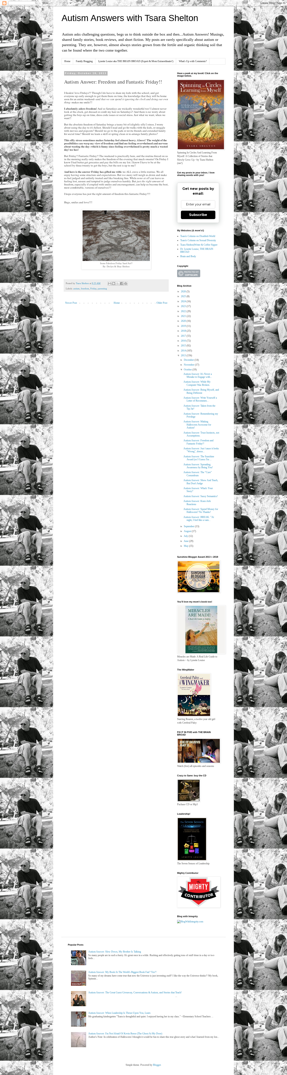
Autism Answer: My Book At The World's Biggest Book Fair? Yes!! (122, 972)
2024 (184, 301)
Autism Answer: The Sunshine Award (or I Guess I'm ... (198, 458)
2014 (184, 350)
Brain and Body (188, 256)
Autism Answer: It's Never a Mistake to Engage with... (197, 375)
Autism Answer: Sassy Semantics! (200, 496)
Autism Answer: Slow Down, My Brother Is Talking (114, 951)
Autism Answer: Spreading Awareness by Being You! (198, 466)
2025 (184, 296)
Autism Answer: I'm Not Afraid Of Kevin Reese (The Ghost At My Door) (125, 1033)
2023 (184, 306)
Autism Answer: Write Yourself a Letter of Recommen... (200, 399)
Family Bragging (84, 61)
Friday (93, 288)
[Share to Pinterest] (126, 283)
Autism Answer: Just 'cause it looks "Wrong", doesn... (201, 450)
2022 (184, 311)
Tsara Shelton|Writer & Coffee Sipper (198, 244)
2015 (184, 345)
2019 (184, 326)
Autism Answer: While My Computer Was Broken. (197, 383)
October (188, 369)
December (189, 359)
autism (76, 288)
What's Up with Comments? (193, 61)
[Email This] (110, 283)
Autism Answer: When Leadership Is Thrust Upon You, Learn (119, 1012)
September (189, 526)
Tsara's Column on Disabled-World (197, 236)
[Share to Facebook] (122, 283)
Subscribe (198, 215)
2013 (184, 355)
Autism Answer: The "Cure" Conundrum (197, 474)
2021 (184, 316)
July (186, 536)
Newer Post (71, 302)
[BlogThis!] (114, 283)
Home (67, 61)
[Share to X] (118, 283)
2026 (184, 291)
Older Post (162, 302)
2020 (184, 320)
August (188, 531)
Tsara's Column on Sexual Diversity (198, 240)
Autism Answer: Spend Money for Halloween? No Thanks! (200, 511)
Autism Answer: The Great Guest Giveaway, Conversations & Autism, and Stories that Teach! (135, 992)
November (189, 364)
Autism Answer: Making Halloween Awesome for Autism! (197, 424)
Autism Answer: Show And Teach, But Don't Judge (200, 482)
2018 (184, 330)
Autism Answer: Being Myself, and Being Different (201, 391)
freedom (85, 288)
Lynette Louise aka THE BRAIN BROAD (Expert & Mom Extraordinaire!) (135, 61)
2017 (184, 335)
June (186, 541)
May (186, 545)
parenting (102, 288)
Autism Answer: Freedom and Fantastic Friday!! (198, 442)
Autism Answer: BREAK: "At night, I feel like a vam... (198, 519)
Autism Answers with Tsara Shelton (130, 18)
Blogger (157, 1064)
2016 (184, 340)
